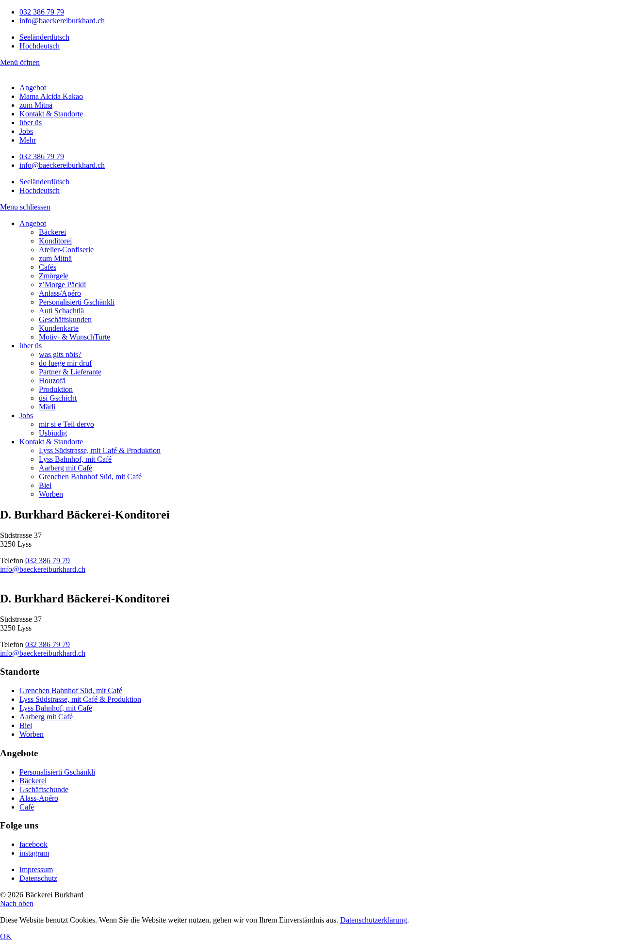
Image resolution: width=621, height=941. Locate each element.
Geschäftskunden (65, 319)
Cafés (47, 267)
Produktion (56, 389)
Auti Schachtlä (61, 311)
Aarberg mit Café (65, 468)
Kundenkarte (59, 328)
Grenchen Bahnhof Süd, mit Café (90, 476)
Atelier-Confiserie (66, 249)
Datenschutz (38, 878)
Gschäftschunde (43, 789)
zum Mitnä (35, 105)
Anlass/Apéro (60, 293)
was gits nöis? (60, 354)
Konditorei (55, 241)
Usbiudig (53, 433)
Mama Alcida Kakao (51, 96)
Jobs (26, 131)
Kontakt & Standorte (51, 114)
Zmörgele (53, 276)
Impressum (36, 869)
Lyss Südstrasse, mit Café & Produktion (100, 450)
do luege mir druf (65, 363)
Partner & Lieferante (70, 372)
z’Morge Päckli (62, 284)
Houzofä (52, 380)
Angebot (32, 87)
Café (26, 807)
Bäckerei (52, 232)
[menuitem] (44, 37)
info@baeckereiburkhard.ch (62, 20)
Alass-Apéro (38, 798)
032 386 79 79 (41, 12)
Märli (47, 407)
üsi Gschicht (58, 398)
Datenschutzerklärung (373, 920)
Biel (45, 485)
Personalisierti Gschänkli (76, 302)
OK (6, 936)
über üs (30, 122)
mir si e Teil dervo (66, 424)
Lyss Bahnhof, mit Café (75, 459)
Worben (51, 494)
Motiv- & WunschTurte (74, 337)
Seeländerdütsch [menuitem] (44, 37)
